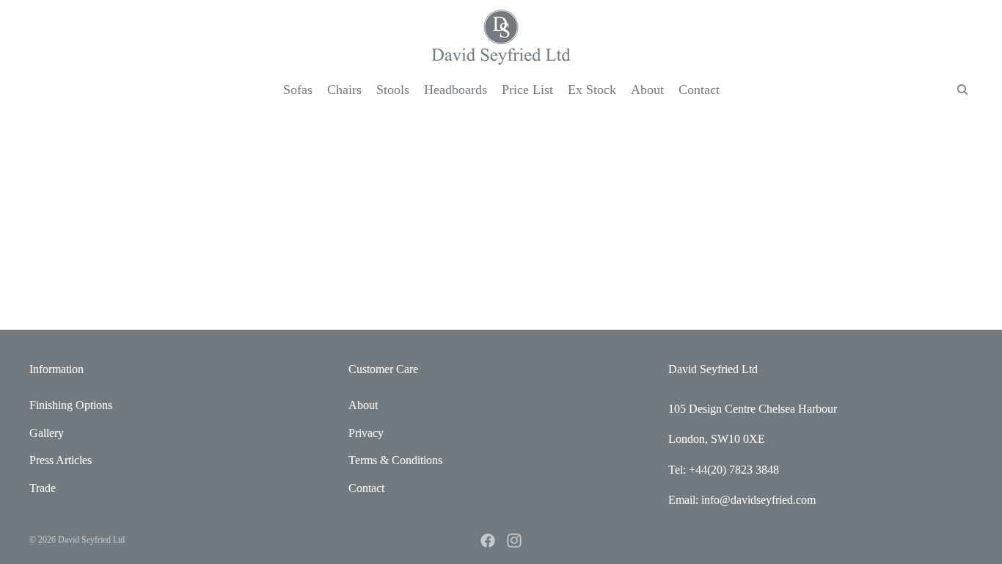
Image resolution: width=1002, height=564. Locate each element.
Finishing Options (70, 405)
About (363, 405)
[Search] (962, 89)
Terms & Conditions (395, 460)
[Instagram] (514, 540)
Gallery (46, 433)
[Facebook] (488, 540)
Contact (366, 488)
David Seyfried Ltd (91, 540)
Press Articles (60, 460)
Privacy (366, 433)
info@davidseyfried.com (758, 500)
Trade (42, 488)
